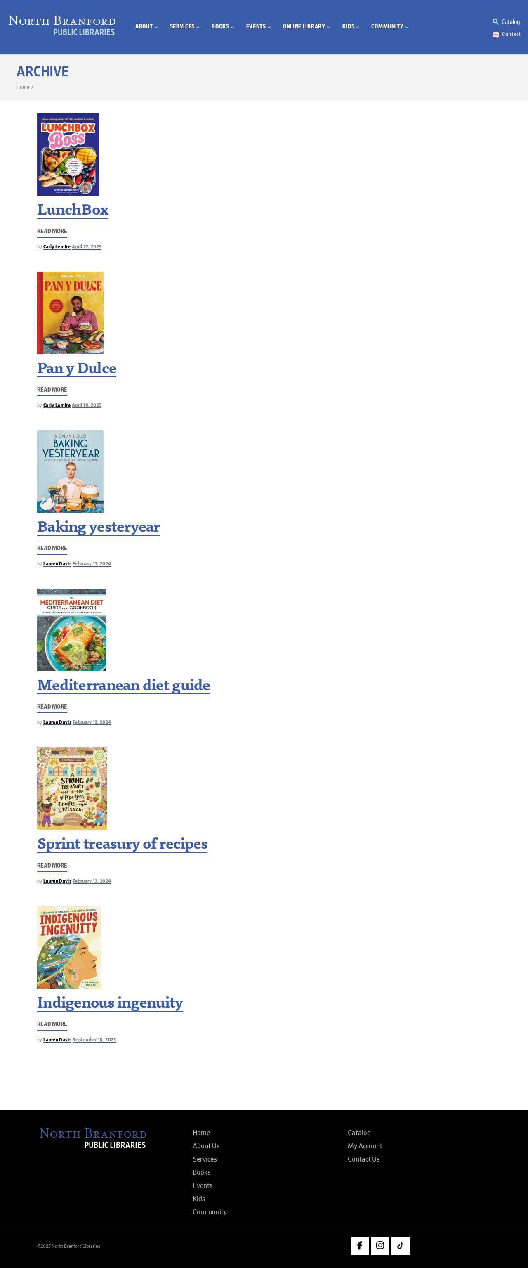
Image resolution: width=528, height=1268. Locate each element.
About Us (206, 1146)
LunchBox (72, 211)
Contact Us (364, 1159)
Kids (199, 1199)
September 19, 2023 (94, 1040)
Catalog (511, 22)
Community (210, 1212)
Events (203, 1186)
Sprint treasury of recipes (122, 845)
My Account (365, 1146)
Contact (511, 34)
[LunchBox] (68, 154)
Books (202, 1172)
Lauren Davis (57, 564)
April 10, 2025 (87, 405)
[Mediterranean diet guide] (71, 630)
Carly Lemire (57, 247)
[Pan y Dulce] (70, 313)
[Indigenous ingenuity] (69, 947)
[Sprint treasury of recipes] (72, 788)
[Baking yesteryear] (70, 471)
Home (22, 87)
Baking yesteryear (98, 528)
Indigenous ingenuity (110, 1004)
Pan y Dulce (76, 369)
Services (205, 1159)
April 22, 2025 (87, 247)
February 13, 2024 (92, 564)
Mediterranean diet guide (123, 686)
